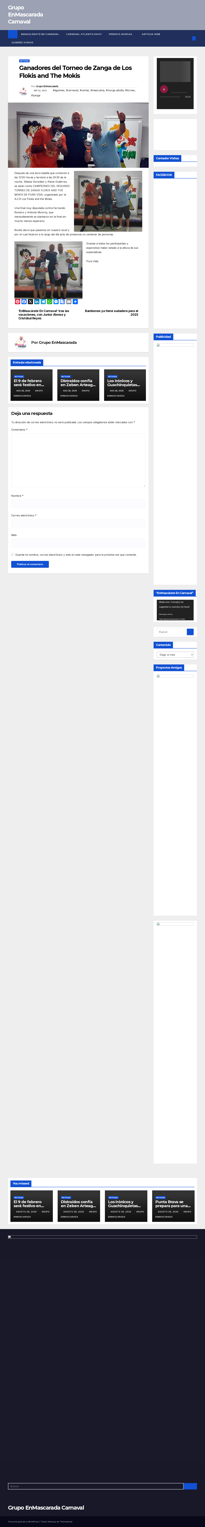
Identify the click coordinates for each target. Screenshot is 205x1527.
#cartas (84, 90)
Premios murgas (121, 34)
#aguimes (58, 90)
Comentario (19, 429)
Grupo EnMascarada (47, 86)
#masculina (97, 90)
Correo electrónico (24, 515)
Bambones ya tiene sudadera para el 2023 (111, 312)
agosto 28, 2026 (26, 1212)
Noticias (24, 61)
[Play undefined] (164, 89)
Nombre (17, 495)
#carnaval (72, 90)
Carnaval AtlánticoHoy (84, 34)
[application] (175, 610)
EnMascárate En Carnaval (40, 34)
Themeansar (66, 1521)
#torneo (130, 90)
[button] (189, 38)
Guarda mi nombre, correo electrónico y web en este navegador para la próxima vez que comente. (76, 554)
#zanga (35, 95)
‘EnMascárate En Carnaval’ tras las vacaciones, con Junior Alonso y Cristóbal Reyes (43, 314)
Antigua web (151, 34)
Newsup (52, 1521)
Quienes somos (23, 42)
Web (14, 535)
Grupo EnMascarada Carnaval (25, 14)
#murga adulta (114, 90)
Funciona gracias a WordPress (24, 1521)
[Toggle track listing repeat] (175, 103)
